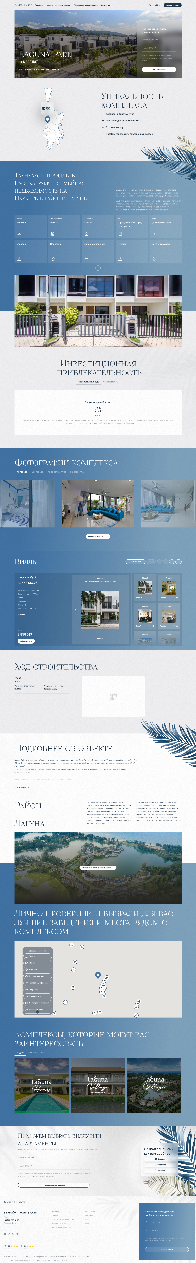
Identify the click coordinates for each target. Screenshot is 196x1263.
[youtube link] (5, 1234)
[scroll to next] (169, 503)
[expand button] (98, 268)
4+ (178, 562)
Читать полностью (22, 787)
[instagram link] (9, 1234)
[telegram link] (17, 1234)
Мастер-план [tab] (77, 471)
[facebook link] (13, 1234)
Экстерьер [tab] (37, 471)
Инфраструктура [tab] (57, 471)
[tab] (88, 382)
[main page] (23, 5)
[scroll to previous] (27, 503)
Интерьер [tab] (22, 471)
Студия (151, 562)
